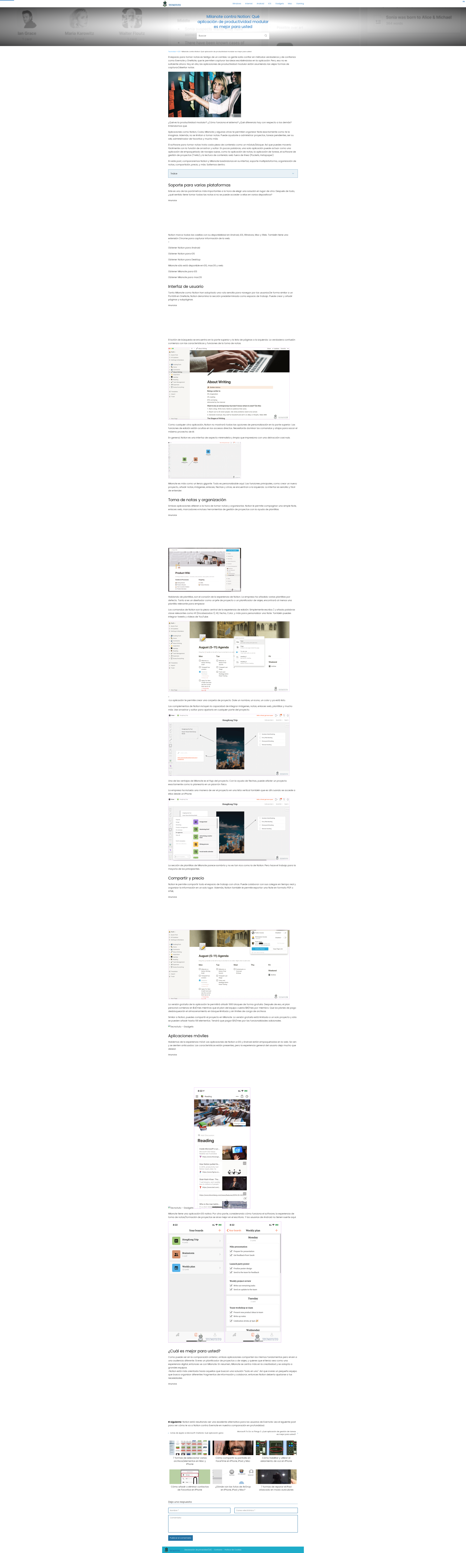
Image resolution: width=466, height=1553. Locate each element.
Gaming (300, 3)
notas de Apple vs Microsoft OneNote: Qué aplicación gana (196, 1433)
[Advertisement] (233, 217)
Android (260, 3)
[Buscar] (264, 34)
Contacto (218, 1550)
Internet (249, 3)
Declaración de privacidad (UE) (198, 1550)
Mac (290, 3)
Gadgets (279, 3)
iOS (269, 3)
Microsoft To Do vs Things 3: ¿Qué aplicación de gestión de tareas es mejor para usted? (266, 1432)
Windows (237, 3)
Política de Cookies (233, 1550)
